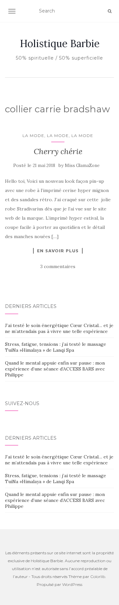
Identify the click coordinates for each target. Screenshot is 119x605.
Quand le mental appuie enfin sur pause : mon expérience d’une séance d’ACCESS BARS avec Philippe (55, 369)
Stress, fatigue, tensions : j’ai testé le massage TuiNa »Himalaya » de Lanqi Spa (55, 347)
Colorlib (97, 576)
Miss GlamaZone (82, 165)
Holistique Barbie (59, 43)
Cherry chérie (58, 151)
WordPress (72, 584)
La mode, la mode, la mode (57, 135)
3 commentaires (57, 266)
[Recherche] (109, 11)
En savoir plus (58, 250)
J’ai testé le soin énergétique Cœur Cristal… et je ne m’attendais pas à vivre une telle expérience (59, 328)
